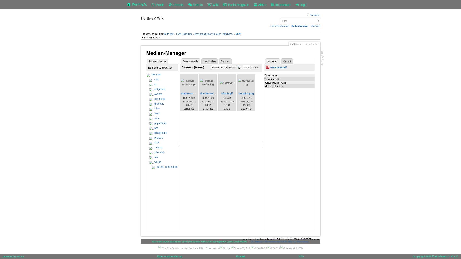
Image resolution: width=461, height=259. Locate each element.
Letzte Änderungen (279, 25)
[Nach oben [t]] (322, 64)
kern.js (20, 256)
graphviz (159, 103)
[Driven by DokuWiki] (291, 247)
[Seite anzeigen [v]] (322, 52)
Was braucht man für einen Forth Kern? (214, 33)
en (155, 84)
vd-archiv (159, 152)
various (158, 147)
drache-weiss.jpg (210, 93)
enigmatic (159, 89)
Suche (318, 20)
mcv (156, 118)
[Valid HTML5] (259, 247)
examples (159, 98)
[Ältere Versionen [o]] (322, 56)
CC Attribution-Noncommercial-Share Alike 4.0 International (280, 241)
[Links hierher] (322, 60)
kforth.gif (227, 93)
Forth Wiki (169, 33)
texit (156, 142)
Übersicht (315, 25)
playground (160, 132)
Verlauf (287, 61)
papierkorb (160, 123)
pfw (156, 128)
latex (157, 113)
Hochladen (209, 61)
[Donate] (225, 247)
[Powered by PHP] (240, 247)
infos (157, 108)
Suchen (225, 61)
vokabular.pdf (278, 67)
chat (156, 79)
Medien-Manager (299, 25)
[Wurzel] (156, 74)
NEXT (238, 33)
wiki (156, 157)
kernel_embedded (167, 166)
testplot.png (246, 93)
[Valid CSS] (273, 247)
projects (158, 137)
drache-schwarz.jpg (193, 93)
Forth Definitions (184, 33)
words (157, 162)
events (158, 94)
